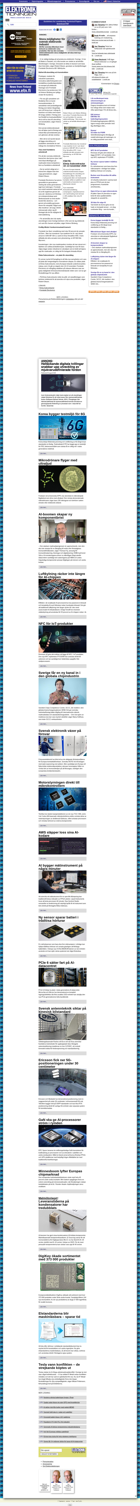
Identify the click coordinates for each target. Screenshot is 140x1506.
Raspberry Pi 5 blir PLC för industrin (57, 1422)
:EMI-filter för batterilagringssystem (99, 116)
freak (96, 35)
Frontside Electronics (47, 290)
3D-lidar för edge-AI (98, 202)
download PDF (63, 24)
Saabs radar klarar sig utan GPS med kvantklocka (62, 1402)
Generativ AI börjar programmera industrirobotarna (62, 1427)
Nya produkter (98, 145)
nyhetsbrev (70, 299)
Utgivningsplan (37, 1)
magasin (42, 301)
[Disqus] (63, 331)
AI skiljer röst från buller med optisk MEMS (58, 1407)
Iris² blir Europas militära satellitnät (56, 1432)
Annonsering (47, 1464)
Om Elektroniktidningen (51, 1466)
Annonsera (23, 1)
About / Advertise (113, 1)
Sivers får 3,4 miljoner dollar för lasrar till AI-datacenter (63, 1441)
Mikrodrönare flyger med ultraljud (104, 232)
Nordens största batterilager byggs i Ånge (59, 1397)
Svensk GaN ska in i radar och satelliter (58, 1412)
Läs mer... (43, 453)
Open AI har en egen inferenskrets (104, 191)
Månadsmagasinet (54, 1)
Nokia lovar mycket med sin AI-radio (102, 40)
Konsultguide (84, 1)
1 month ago (114, 32)
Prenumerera (70, 1)
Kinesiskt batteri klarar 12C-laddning (57, 1417)
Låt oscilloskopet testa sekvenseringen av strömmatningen (99, 101)
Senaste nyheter (99, 215)
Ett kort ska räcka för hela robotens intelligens (60, 1436)
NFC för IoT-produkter (99, 150)
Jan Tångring (99, 25)
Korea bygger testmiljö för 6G (102, 220)
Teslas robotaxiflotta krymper (100, 32)
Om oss (96, 1)
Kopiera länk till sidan (45, 29)
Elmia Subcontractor (47, 288)
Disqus (116, 84)
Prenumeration (48, 1461)
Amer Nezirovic (100, 59)
